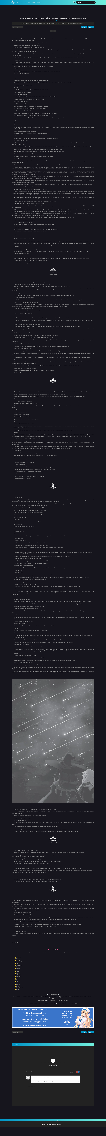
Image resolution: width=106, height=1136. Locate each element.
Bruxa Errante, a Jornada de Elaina (58, 20)
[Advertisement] (53, 12)
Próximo (91, 27)
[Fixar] (39, 1082)
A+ (51, 31)
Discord (47, 1000)
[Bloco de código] (47, 1082)
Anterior (84, 27)
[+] (52, 1081)
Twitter (60, 1120)
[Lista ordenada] (41, 1082)
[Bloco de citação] (45, 1082)
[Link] (49, 1082)
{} (50, 1081)
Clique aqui (55, 1003)
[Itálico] (35, 1082)
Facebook (54, 1120)
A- (54, 31)
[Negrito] (33, 1082)
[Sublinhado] (37, 1082)
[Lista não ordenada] (43, 1082)
